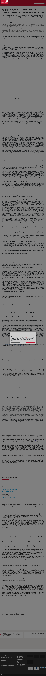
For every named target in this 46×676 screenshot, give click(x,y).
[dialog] (23, 338)
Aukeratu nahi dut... (15, 342)
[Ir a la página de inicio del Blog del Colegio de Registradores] (4, 2)
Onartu (30, 342)
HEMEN (27, 337)
